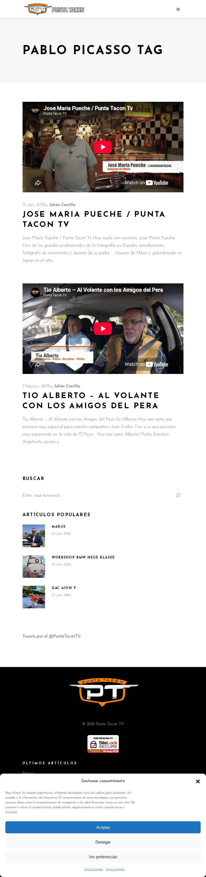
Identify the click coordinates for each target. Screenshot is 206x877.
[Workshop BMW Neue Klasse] (34, 566)
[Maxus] (34, 535)
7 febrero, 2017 (36, 386)
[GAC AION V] (34, 597)
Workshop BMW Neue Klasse (83, 557)
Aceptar (103, 827)
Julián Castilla (62, 205)
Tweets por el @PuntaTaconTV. (52, 636)
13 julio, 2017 (33, 205)
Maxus (59, 527)
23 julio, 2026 (61, 533)
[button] (198, 781)
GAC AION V (64, 588)
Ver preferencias (103, 856)
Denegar (103, 842)
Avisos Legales (93, 869)
